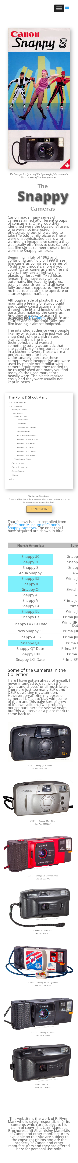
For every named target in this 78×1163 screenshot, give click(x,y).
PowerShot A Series (26, 443)
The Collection (15, 406)
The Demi (21, 423)
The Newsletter (39, 509)
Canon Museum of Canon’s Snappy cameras (34, 526)
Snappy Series (23, 431)
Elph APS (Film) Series (27, 435)
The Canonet (23, 419)
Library (15, 475)
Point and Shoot (21, 416)
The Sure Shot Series (26, 427)
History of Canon (19, 409)
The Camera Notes (17, 402)
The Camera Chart (22, 459)
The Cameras (17, 413)
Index (11, 479)
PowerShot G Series (26, 455)
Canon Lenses (18, 463)
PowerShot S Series (25, 447)
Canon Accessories (20, 467)
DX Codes (37, 317)
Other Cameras (18, 471)
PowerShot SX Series (26, 451)
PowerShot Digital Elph (27, 439)
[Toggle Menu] (59, 8)
